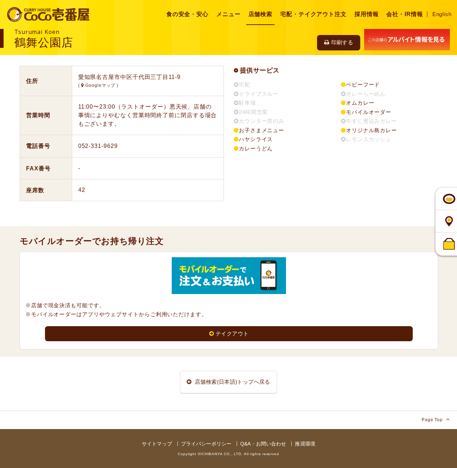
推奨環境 (305, 444)
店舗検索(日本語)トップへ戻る (232, 382)
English (442, 14)
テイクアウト (232, 333)
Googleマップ (100, 85)
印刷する (342, 42)
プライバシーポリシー (206, 444)
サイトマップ (157, 444)
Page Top (433, 419)
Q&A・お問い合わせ (263, 444)
